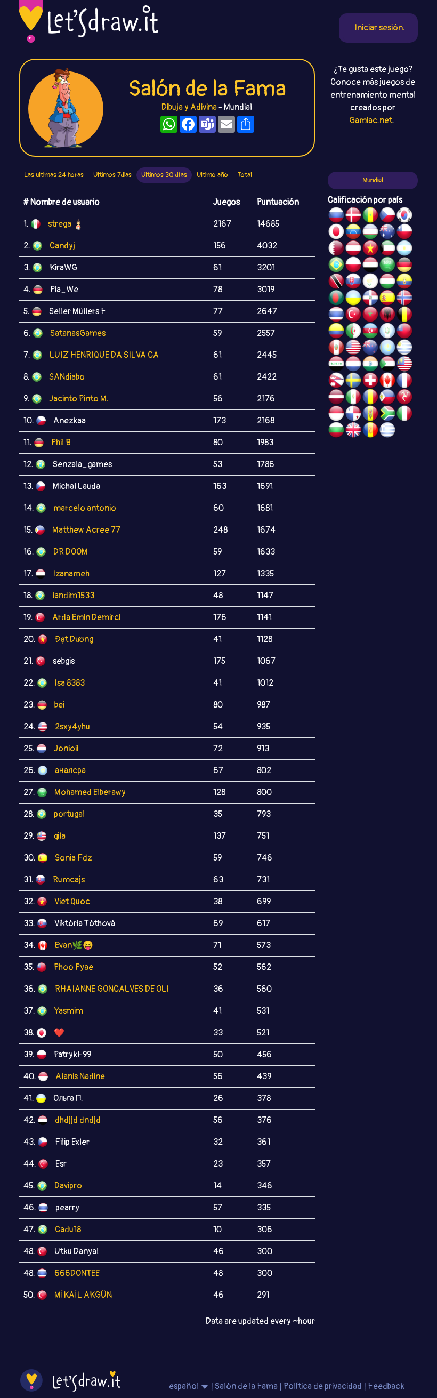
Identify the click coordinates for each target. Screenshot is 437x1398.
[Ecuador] (404, 282)
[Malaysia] (404, 365)
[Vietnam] (370, 249)
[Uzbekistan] (370, 233)
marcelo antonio (84, 508)
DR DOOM (70, 552)
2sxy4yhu (72, 726)
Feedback (386, 1386)
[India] (370, 365)
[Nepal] (336, 381)
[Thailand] (336, 315)
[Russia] (336, 216)
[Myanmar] (404, 332)
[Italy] (404, 414)
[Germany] (404, 266)
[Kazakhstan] (387, 348)
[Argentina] (404, 249)
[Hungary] (387, 282)
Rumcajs (69, 879)
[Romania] (370, 398)
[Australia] (387, 233)
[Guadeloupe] (370, 431)
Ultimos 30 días (164, 175)
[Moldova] (370, 414)
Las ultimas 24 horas (54, 175)
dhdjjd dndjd (78, 1120)
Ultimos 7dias (112, 175)
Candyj (62, 245)
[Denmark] (353, 216)
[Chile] (404, 233)
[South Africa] (387, 414)
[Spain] (387, 299)
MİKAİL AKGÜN (83, 1295)
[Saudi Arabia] (387, 266)
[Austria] (353, 249)
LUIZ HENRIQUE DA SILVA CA (104, 355)
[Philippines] (387, 398)
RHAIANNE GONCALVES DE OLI (112, 989)
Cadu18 (68, 1229)
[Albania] (387, 315)
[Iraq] (336, 365)
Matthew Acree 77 (86, 530)
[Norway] (404, 299)
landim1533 (73, 595)
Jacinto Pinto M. (79, 398)
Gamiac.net (370, 120)
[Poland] (353, 266)
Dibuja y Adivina (189, 107)
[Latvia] (336, 398)
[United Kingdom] (353, 431)
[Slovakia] (353, 282)
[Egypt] (370, 266)
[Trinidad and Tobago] (336, 282)
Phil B (61, 442)
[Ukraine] (353, 299)
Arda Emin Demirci (86, 617)
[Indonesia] (336, 414)
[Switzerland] (370, 381)
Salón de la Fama (246, 1386)
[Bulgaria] (336, 431)
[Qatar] (336, 249)
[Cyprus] (370, 282)
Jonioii (66, 748)
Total (245, 175)
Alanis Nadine (80, 1076)
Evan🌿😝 (74, 945)
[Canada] (387, 381)
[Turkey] (353, 315)
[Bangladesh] (336, 299)
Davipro (68, 1185)
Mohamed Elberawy (90, 792)
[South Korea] (404, 216)
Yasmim (68, 1011)
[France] (404, 381)
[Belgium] (404, 315)
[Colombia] (336, 332)
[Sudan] (387, 365)
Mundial (372, 180)
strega (59, 224)
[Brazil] (336, 266)
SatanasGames (78, 333)
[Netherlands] (353, 365)
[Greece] (387, 431)
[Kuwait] (387, 249)
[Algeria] (353, 332)
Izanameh (71, 573)
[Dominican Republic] (370, 299)
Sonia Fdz (73, 858)
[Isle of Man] (404, 398)
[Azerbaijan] (370, 332)
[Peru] (336, 348)
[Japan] (336, 233)
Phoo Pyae (73, 967)
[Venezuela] (353, 233)
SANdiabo (67, 377)
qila (60, 836)
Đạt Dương (74, 639)
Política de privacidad (323, 1386)
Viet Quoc (72, 901)
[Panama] (353, 414)
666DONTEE (77, 1273)
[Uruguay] (404, 348)
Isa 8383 (69, 683)
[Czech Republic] (387, 216)
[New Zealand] (370, 348)
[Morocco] (370, 315)
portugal (69, 814)
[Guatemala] (387, 332)
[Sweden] (353, 381)
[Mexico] (353, 398)
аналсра (70, 770)
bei (59, 705)
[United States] (353, 348)
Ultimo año (212, 175)
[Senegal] (370, 216)
